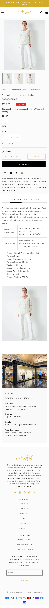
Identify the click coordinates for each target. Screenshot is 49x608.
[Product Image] (24, 45)
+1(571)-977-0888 (13, 417)
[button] (2, 12)
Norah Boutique (19, 592)
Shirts (24, 508)
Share (5, 173)
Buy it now (23, 164)
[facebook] (20, 492)
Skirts (24, 503)
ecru (5, 121)
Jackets (24, 523)
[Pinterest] (22, 172)
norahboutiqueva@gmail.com (21, 425)
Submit (24, 580)
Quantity (6, 152)
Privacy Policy (25, 539)
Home (4, 90)
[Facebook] (10, 172)
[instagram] (24, 492)
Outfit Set (24, 528)
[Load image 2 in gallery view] (18, 78)
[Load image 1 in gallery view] (7, 78)
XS (6, 137)
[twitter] (15, 492)
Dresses (24, 513)
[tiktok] (29, 492)
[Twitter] (16, 172)
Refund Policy (24, 544)
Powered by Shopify (34, 592)
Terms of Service (24, 549)
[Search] (41, 12)
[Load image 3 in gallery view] (29, 78)
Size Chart (7, 143)
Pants (25, 518)
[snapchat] (34, 492)
